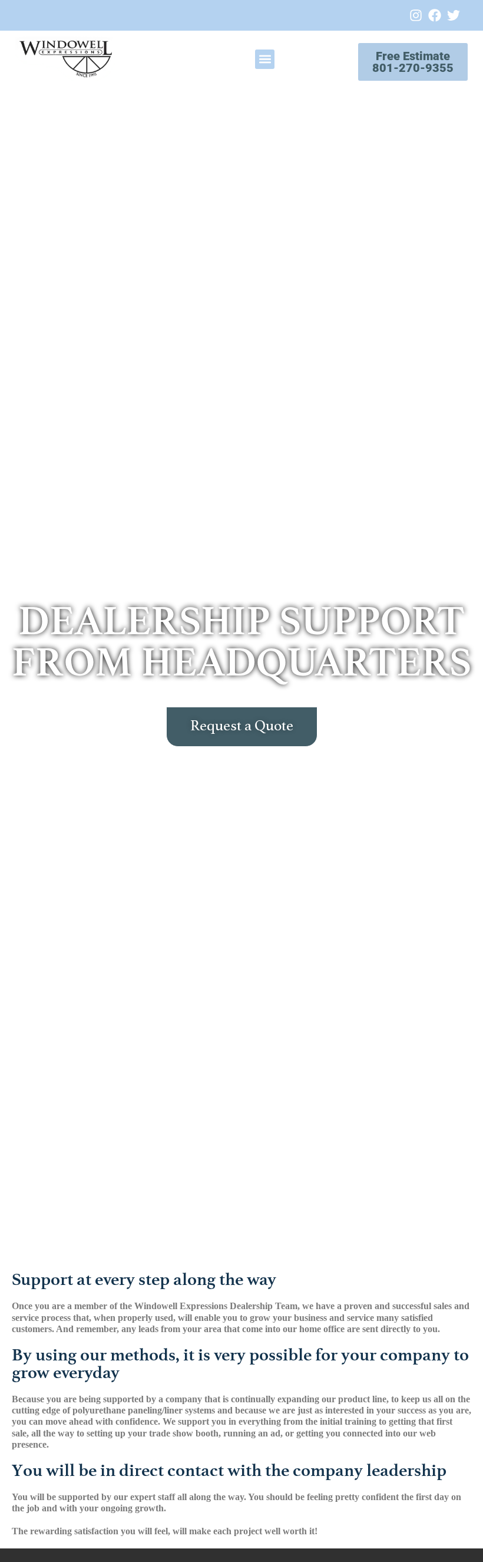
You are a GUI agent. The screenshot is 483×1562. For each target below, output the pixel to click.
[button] (264, 59)
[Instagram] (415, 15)
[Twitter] (453, 15)
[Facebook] (434, 15)
